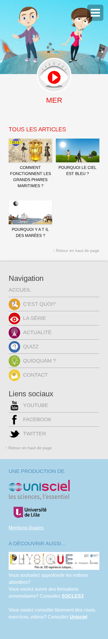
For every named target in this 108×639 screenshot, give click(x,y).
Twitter (34, 434)
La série (34, 318)
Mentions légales (26, 527)
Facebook (37, 419)
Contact (35, 375)
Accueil (20, 290)
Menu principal (95, 13)
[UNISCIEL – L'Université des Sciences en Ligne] (39, 498)
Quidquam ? (39, 361)
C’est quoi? (39, 304)
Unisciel (78, 616)
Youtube (35, 405)
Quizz (31, 346)
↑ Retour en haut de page (76, 250)
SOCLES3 (73, 596)
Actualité (37, 332)
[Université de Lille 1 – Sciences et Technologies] (30, 520)
